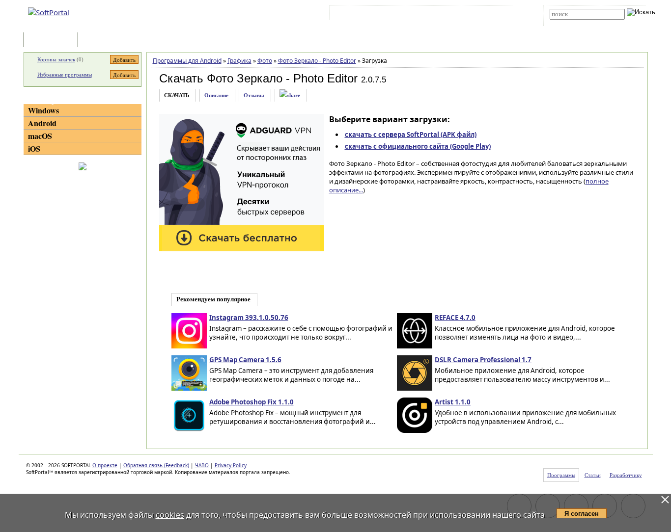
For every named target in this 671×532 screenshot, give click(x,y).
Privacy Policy (231, 465)
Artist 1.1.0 (453, 402)
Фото (264, 60)
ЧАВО (202, 465)
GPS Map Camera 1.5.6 (245, 359)
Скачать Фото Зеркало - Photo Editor (258, 78)
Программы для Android (187, 60)
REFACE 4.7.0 (455, 317)
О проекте (104, 465)
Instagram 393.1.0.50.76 (248, 317)
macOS (40, 135)
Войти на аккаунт (361, 14)
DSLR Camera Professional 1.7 (483, 359)
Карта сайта (468, 14)
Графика (239, 60)
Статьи (101, 40)
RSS (498, 14)
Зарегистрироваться (417, 14)
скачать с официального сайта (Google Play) (418, 146)
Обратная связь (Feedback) (156, 465)
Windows (43, 110)
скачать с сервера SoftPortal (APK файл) (410, 134)
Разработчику (626, 475)
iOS (34, 148)
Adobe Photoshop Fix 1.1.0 (251, 402)
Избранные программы (64, 75)
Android (42, 123)
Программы (53, 40)
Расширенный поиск (577, 23)
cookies (170, 514)
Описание (216, 95)
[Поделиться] (290, 95)
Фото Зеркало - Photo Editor (317, 60)
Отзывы (254, 95)
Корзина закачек (56, 59)
